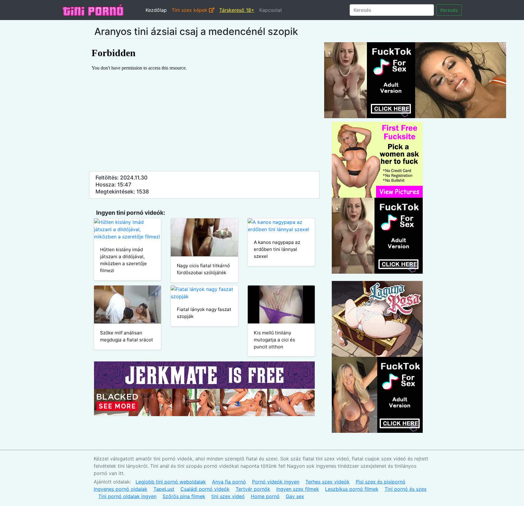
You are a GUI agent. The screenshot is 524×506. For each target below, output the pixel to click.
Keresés (449, 10)
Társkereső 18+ (236, 10)
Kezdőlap (156, 10)
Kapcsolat (270, 10)
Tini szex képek (190, 10)
